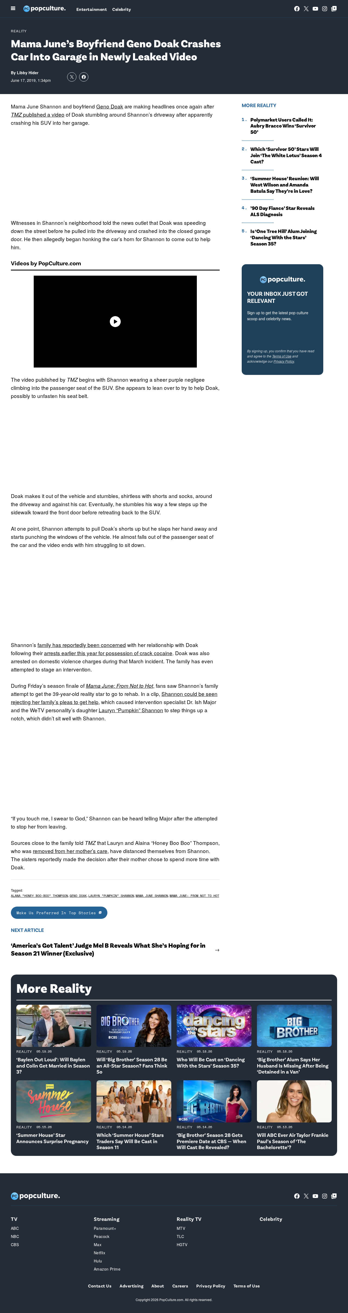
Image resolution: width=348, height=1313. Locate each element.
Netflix (99, 1252)
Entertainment (91, 9)
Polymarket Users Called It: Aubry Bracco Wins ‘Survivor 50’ (283, 126)
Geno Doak (109, 106)
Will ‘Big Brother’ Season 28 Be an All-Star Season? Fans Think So (132, 1065)
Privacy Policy (284, 361)
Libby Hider (27, 72)
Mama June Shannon (152, 895)
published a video (37, 114)
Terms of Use (281, 356)
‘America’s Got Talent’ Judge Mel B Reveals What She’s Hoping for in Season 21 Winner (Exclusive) (108, 949)
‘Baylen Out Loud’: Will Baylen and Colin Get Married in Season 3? (53, 1065)
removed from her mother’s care (70, 850)
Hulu (98, 1261)
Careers (180, 1285)
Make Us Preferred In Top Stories (58, 913)
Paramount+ (105, 1228)
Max (97, 1244)
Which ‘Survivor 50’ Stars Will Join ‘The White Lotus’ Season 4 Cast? (286, 155)
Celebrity (121, 9)
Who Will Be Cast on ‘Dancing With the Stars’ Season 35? (211, 1062)
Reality (19, 31)
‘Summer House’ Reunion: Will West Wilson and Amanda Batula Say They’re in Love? (284, 184)
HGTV (182, 1244)
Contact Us (99, 1285)
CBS (15, 1244)
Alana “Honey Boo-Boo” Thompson (39, 895)
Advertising (131, 1285)
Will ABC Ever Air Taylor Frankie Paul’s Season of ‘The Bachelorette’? (292, 1141)
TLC (180, 1236)
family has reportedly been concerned (82, 644)
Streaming (106, 1219)
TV (14, 1219)
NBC (15, 1236)
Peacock (101, 1236)
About (157, 1285)
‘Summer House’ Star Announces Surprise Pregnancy (52, 1138)
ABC (15, 1228)
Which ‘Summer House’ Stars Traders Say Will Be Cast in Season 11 (130, 1141)
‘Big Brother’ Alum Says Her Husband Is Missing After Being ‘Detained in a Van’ (292, 1065)
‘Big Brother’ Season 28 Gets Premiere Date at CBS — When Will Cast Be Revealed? (211, 1141)
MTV (181, 1228)
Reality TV (189, 1219)
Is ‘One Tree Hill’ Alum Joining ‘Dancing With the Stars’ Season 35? (283, 237)
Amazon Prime (107, 1269)
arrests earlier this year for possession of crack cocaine (108, 652)
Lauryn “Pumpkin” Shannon (131, 710)
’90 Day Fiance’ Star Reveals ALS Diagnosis (282, 211)
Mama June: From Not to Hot (119, 685)
